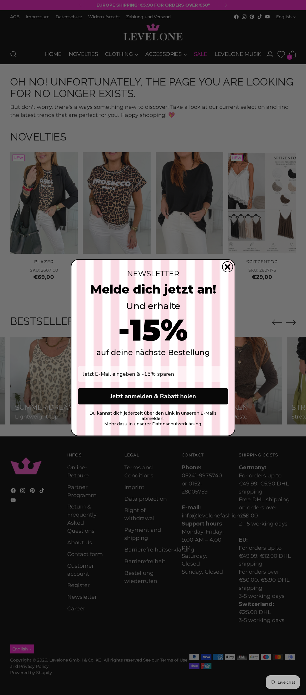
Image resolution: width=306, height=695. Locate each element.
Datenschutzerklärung (176, 424)
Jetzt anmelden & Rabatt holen (153, 396)
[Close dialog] (227, 267)
